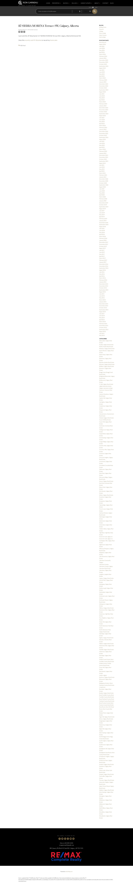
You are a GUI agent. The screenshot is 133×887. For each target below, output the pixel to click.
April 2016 (102, 276)
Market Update (86, 3)
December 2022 (103, 131)
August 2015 (102, 292)
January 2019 (102, 220)
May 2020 (102, 193)
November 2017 (103, 244)
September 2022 (103, 137)
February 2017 (103, 260)
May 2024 (102, 97)
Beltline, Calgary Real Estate (106, 366)
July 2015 (101, 294)
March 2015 (102, 300)
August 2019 (102, 208)
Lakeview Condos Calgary (106, 566)
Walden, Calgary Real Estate (106, 790)
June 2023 (102, 119)
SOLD (96, 7)
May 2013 (102, 335)
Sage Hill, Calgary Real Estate (106, 717)
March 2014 (102, 321)
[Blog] (73, 839)
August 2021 (102, 163)
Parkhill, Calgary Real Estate (106, 649)
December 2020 (103, 179)
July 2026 (101, 46)
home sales (53, 40)
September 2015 (103, 290)
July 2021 (101, 165)
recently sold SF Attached (33, 40)
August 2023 (102, 115)
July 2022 (101, 141)
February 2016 (103, 280)
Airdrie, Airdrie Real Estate (106, 346)
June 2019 (102, 212)
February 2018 (103, 238)
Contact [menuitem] (105, 3)
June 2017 (102, 252)
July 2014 (101, 313)
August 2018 (102, 226)
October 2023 (103, 111)
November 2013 (103, 325)
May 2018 (102, 232)
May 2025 (102, 74)
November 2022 (103, 133)
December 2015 (103, 284)
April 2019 (102, 216)
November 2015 (103, 286)
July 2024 (101, 94)
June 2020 (102, 191)
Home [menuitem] (48, 3)
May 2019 (102, 214)
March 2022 (102, 149)
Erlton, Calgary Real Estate (106, 495)
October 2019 (103, 204)
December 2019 (103, 202)
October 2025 (103, 64)
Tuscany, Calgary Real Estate (106, 780)
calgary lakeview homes (105, 386)
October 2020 (103, 183)
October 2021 (103, 159)
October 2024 (103, 88)
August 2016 (102, 270)
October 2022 (103, 135)
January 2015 (102, 301)
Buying (65, 3)
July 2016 (101, 272)
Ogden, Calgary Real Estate (106, 637)
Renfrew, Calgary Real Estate (106, 677)
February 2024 (103, 103)
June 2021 (102, 167)
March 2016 (102, 278)
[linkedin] (65, 839)
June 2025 (102, 72)
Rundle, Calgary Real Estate (106, 693)
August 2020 (102, 187)
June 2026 (102, 48)
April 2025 (102, 76)
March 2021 (102, 173)
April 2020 (102, 195)
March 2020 (102, 197)
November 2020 (103, 181)
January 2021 (102, 177)
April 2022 (102, 147)
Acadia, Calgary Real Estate (106, 344)
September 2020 (103, 185)
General (101, 29)
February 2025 (103, 80)
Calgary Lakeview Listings (106, 388)
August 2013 (102, 331)
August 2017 (102, 248)
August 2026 (102, 44)
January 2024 (102, 105)
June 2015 (102, 296)
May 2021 (102, 169)
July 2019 (101, 210)
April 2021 (102, 171)
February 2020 (103, 198)
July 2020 (101, 189)
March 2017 (102, 258)
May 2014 (102, 317)
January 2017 (102, 262)
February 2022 (103, 151)
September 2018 (103, 224)
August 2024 (102, 92)
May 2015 (102, 298)
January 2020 (102, 200)
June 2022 (102, 143)
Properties (55, 3)
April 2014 (102, 319)
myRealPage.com (69, 871)
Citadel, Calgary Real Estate (106, 418)
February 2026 (103, 56)
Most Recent (102, 42)
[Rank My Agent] (68, 839)
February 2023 (103, 127)
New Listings (102, 33)
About (97, 3)
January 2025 (102, 82)
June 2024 (102, 96)
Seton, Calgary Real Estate (106, 719)
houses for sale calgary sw (106, 538)
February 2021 (103, 175)
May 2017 (102, 254)
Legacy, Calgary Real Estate (106, 578)
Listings (101, 31)
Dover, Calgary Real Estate (106, 481)
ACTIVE (90, 7)
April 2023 (102, 123)
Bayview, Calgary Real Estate (106, 364)
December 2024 (103, 84)
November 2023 (103, 109)
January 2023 (102, 129)
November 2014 (103, 305)
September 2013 (103, 329)
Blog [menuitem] (112, 3)
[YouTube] (71, 839)
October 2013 (103, 327)
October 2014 (103, 307)
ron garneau (102, 687)
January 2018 (102, 240)
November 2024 (103, 86)
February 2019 (103, 218)
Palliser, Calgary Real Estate (106, 643)
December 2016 (103, 264)
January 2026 (102, 58)
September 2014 (103, 309)
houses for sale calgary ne (105, 536)
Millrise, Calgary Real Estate (106, 608)
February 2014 (103, 323)
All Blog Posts (102, 27)
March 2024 (102, 101)
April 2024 (102, 100)
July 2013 (101, 333)
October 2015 (103, 288)
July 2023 (101, 117)
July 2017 (101, 250)
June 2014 (102, 315)
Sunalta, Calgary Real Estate (106, 764)
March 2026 (102, 54)
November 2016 (103, 266)
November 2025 (103, 62)
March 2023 (102, 125)
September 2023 (103, 113)
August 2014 (102, 311)
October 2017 (103, 246)
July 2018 (101, 228)
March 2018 (102, 236)
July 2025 (101, 70)
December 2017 (103, 242)
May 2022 (102, 145)
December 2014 (103, 303)
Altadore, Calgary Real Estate (107, 348)
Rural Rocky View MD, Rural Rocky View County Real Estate (106, 709)
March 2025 (102, 78)
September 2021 (103, 161)
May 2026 (102, 50)
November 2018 (103, 222)
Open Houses (103, 35)
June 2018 (102, 230)
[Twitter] (62, 839)
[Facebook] (59, 839)
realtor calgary (103, 675)
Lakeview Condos (104, 564)
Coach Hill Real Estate (105, 420)
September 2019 (103, 206)
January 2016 (102, 282)
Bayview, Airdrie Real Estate (106, 362)
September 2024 (103, 90)
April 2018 (102, 234)
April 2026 (102, 52)
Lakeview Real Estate (105, 568)
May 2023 (102, 121)
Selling (74, 3)
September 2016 (103, 268)
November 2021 (103, 157)
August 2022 (102, 139)
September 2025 (103, 66)
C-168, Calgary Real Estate (106, 384)
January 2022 (102, 153)
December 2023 (103, 107)
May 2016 (102, 274)
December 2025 (103, 60)
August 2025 (102, 68)
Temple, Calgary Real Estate (106, 774)
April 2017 (102, 256)
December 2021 (103, 155)
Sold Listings (102, 37)
